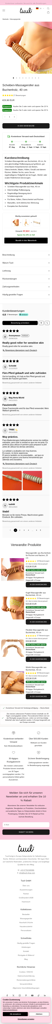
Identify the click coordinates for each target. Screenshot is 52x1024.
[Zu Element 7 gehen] (32, 78)
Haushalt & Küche (26, 922)
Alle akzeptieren (15, 1014)
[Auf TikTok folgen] (38, 995)
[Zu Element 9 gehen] (38, 78)
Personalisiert (26, 930)
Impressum (26, 902)
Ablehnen (39, 1014)
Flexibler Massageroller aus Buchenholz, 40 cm (37, 631)
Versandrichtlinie (26, 984)
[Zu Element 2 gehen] (16, 78)
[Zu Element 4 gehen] (22, 78)
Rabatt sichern (26, 832)
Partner (26, 894)
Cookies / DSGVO (26, 972)
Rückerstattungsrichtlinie (26, 980)
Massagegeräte (15, 19)
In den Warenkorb (26, 126)
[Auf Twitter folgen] (13, 995)
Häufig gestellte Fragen (26, 943)
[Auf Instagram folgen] (20, 995)
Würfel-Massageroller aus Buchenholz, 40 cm (36, 668)
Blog (26, 959)
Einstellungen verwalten (26, 1019)
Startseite (5, 19)
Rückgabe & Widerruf (26, 955)
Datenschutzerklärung (26, 976)
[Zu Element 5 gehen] (26, 78)
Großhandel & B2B (26, 898)
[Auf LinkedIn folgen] (45, 995)
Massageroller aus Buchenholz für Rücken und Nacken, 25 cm (38, 555)
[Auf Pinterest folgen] (26, 995)
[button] (7, 95)
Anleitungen (26, 947)
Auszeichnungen (26, 890)
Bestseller (26, 914)
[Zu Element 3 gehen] (19, 78)
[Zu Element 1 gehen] (13, 78)
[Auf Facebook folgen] (7, 995)
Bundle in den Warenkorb (26, 240)
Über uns (26, 886)
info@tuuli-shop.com (27, 873)
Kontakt (26, 951)
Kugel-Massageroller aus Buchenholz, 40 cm (36, 594)
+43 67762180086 (27, 870)
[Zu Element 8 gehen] (35, 78)
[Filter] (41, 323)
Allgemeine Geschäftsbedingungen (26, 988)
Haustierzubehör (26, 926)
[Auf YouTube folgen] (32, 995)
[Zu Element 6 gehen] (29, 78)
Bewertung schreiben (20, 323)
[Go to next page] (41, 530)
